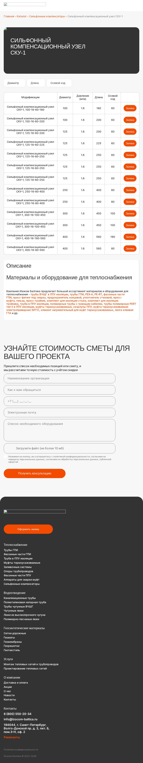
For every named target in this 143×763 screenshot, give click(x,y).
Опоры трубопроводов (18, 571)
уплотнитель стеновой (97, 297)
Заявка (130, 108)
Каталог (22, 16)
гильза (20, 300)
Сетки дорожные (15, 633)
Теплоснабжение (15, 544)
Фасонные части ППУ (17, 575)
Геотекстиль (12, 650)
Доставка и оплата (16, 682)
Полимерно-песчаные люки (21, 619)
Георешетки (11, 645)
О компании (12, 677)
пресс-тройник (35, 300)
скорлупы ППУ (82, 306)
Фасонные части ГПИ (17, 554)
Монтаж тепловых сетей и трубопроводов (31, 664)
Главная (9, 16)
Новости (9, 695)
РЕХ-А (89, 294)
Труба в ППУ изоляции (18, 558)
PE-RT (98, 294)
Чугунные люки (13, 610)
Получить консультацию (34, 473)
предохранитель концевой (64, 297)
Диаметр (13, 82)
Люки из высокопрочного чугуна (24, 614)
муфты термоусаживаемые (54, 306)
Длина (35, 82)
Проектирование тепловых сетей (25, 668)
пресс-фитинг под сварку (29, 297)
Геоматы (9, 637)
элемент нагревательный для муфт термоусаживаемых (77, 309)
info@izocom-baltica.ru (20, 719)
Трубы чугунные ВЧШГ (18, 606)
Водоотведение (15, 592)
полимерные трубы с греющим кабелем (76, 303)
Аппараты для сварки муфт (21, 579)
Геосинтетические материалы (24, 628)
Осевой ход (57, 82)
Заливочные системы (18, 566)
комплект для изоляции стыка (66, 300)
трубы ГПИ (77, 294)
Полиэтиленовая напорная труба (25, 602)
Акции (8, 686)
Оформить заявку (28, 529)
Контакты (10, 699)
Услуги (8, 659)
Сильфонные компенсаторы (47, 16)
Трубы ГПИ (11, 550)
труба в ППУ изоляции (34, 303)
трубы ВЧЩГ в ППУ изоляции (49, 294)
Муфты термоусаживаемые (22, 562)
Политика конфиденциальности (21, 749)
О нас (7, 691)
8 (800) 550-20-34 (17, 714)
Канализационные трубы (20, 597)
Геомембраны (13, 641)
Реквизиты (12, 737)
